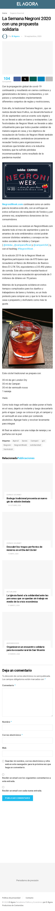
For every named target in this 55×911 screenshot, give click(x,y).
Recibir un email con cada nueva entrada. (22, 791)
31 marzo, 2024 (14, 605)
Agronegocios (13, 643)
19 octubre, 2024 (14, 505)
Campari (35, 441)
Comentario (9, 685)
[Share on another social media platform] (49, 79)
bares (24, 441)
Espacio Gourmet (17, 13)
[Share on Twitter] (25, 79)
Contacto (29, 898)
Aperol (16, 441)
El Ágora (16, 36)
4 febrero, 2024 (14, 654)
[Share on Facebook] (17, 79)
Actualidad (12, 592)
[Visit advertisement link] (27, 829)
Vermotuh (8, 449)
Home (4, 13)
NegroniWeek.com (12, 204)
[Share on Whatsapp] (33, 79)
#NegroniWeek (25, 248)
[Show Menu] (3, 4)
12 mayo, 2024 (13, 554)
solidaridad (35, 445)
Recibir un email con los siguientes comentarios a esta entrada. (26, 779)
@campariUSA (40, 245)
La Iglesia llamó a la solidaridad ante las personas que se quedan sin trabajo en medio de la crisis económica (27, 598)
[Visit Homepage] (27, 4)
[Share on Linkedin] (41, 79)
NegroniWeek (20, 445)
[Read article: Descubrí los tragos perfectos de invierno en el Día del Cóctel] (27, 530)
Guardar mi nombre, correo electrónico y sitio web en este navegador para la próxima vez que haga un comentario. (28, 764)
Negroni (7, 445)
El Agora (12, 902)
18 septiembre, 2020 (32, 36)
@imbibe (8, 245)
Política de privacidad (11, 898)
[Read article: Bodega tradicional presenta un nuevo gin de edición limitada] (27, 481)
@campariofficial (22, 245)
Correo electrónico (12, 735)
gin (43, 441)
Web (4, 748)
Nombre (7, 721)
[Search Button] (51, 4)
